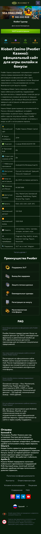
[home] (20, 3)
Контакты (10, 480)
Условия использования (14, 485)
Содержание (16, 490)
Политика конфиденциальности (21, 476)
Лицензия (32, 485)
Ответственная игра (26, 480)
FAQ (28, 490)
